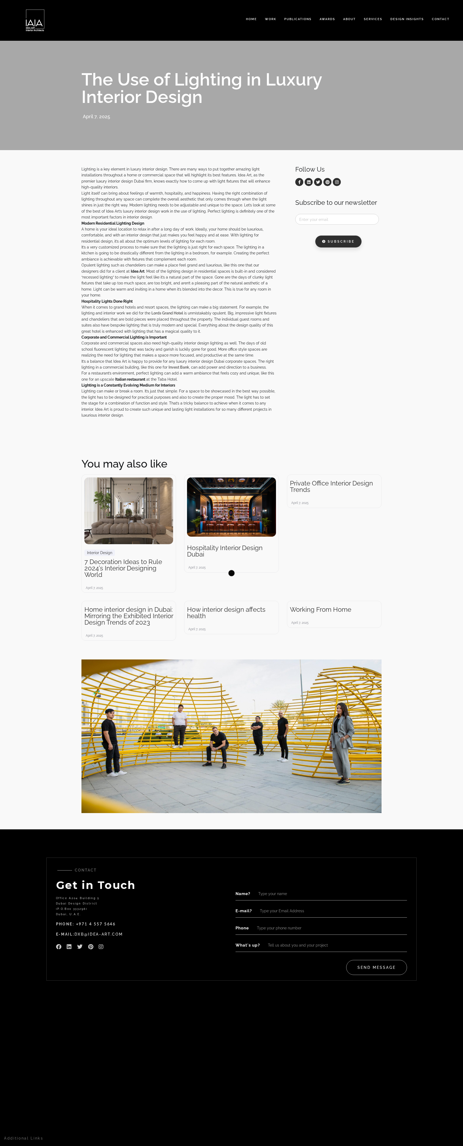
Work (270, 19)
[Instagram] (337, 182)
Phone (242, 928)
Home (251, 19)
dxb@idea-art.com (98, 934)
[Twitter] (318, 182)
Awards (327, 19)
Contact (441, 19)
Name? (243, 893)
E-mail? (244, 910)
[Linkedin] (309, 182)
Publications (298, 19)
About (349, 19)
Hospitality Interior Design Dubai (225, 551)
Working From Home (320, 609)
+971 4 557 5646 (96, 924)
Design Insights (407, 19)
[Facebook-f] (299, 182)
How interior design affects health (226, 612)
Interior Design (99, 553)
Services (373, 19)
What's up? (248, 945)
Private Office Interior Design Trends (331, 486)
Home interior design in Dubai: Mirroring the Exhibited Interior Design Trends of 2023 (128, 616)
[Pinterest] (327, 182)
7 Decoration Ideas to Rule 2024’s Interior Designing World (123, 568)
